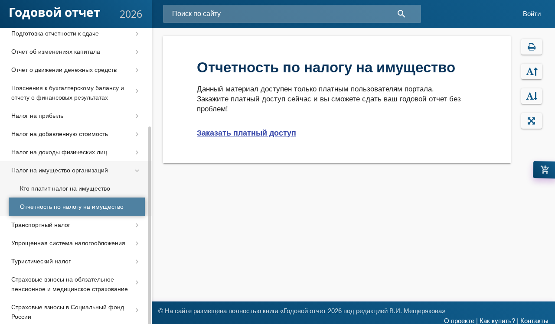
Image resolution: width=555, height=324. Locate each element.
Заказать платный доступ (246, 133)
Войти (532, 13)
